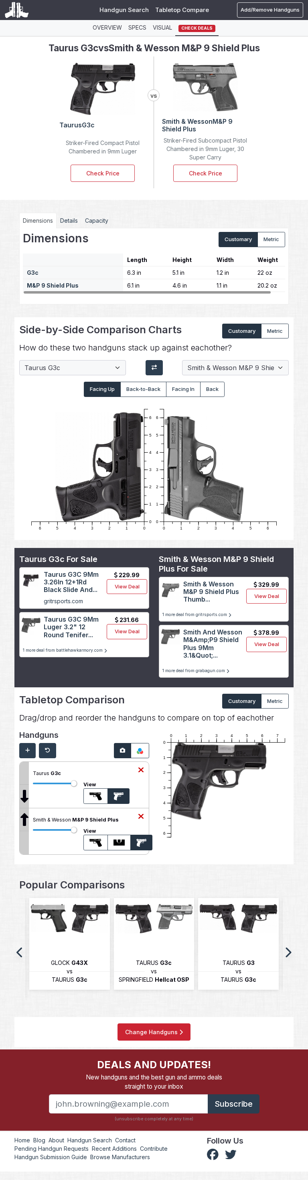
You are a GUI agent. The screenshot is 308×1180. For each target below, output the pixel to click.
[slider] (74, 783)
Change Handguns (152, 1032)
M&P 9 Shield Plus (53, 285)
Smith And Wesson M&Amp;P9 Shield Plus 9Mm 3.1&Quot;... (212, 643)
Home (22, 1140)
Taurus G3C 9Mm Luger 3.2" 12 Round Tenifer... (71, 626)
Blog (39, 1140)
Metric (271, 239)
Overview (107, 27)
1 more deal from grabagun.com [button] (194, 670)
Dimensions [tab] (38, 220)
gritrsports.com (63, 601)
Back (212, 389)
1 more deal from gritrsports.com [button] (195, 614)
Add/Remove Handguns (270, 9)
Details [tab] (69, 220)
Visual (162, 27)
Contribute (154, 1148)
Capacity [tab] (96, 220)
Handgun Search (124, 10)
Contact (125, 1140)
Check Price (103, 173)
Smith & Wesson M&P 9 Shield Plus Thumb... (211, 591)
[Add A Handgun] (27, 750)
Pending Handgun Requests (51, 1148)
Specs (137, 27)
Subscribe (234, 1104)
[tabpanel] (154, 263)
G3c (32, 272)
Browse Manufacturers (120, 1157)
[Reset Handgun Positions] (47, 750)
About (56, 1140)
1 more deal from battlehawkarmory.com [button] (63, 650)
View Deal (127, 586)
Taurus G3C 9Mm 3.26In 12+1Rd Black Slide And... (71, 582)
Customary (238, 239)
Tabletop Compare (182, 10)
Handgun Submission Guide (50, 1157)
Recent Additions (114, 1148)
